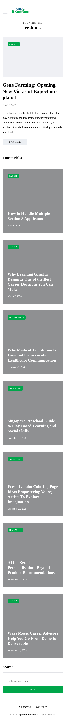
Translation (16, 318)
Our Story (41, 706)
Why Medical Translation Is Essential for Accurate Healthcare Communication (32, 355)
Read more (14, 142)
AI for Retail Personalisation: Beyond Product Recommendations (31, 567)
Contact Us (25, 706)
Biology (14, 44)
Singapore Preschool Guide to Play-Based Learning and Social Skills (32, 426)
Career (13, 176)
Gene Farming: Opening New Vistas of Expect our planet (30, 91)
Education (15, 388)
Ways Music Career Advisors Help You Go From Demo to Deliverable (33, 638)
